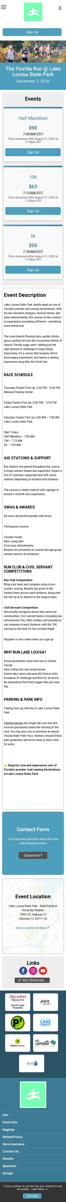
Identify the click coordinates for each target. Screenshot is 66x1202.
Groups (8, 1173)
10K (33, 177)
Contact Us (10, 1151)
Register (9, 1130)
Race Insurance (13, 1144)
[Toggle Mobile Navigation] (3, 7)
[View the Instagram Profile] (33, 971)
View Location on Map (31, 928)
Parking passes (13, 723)
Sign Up (32, 32)
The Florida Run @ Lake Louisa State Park (33, 71)
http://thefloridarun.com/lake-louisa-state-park (36, 980)
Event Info (10, 1122)
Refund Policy (13, 1137)
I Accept (32, 1196)
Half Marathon (33, 118)
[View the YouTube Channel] (43, 971)
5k (33, 236)
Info (5, 1115)
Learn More (37, 1189)
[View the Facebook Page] (23, 971)
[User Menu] (60, 7)
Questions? (33, 855)
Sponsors (9, 1166)
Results (8, 1158)
